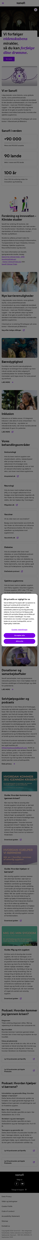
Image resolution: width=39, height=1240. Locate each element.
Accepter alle (19, 635)
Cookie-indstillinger (20, 630)
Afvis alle (19, 641)
